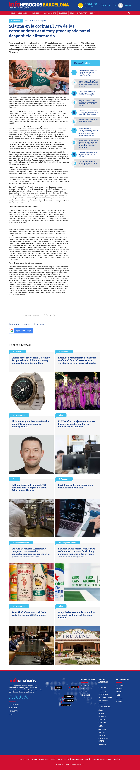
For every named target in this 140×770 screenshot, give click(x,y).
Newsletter (82, 13)
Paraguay (119, 698)
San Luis (101, 732)
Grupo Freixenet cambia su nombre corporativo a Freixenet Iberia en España (88, 163)
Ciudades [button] (35, 13)
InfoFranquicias (105, 697)
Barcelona (120, 685)
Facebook (85, 685)
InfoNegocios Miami (21, 542)
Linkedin (84, 692)
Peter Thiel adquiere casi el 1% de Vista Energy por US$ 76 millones (88, 154)
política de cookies (113, 759)
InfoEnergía (103, 694)
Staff (72, 13)
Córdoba (102, 691)
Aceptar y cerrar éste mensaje (70, 765)
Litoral (101, 713)
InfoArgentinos (19, 415)
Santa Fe (101, 735)
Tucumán (102, 744)
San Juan (102, 729)
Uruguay (119, 701)
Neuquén (101, 719)
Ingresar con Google (23, 331)
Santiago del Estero (103, 740)
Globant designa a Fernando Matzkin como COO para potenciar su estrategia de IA (87, 93)
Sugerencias (14, 705)
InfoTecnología (104, 707)
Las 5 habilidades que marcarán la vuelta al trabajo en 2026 (88, 120)
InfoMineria (103, 700)
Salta (100, 726)
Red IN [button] (93, 13)
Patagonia (102, 723)
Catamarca (102, 688)
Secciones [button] (22, 13)
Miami (118, 695)
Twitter (84, 689)
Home (12, 13)
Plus (61, 415)
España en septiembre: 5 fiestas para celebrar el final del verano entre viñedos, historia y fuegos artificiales (88, 83)
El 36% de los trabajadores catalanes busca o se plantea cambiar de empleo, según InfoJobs (88, 103)
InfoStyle (102, 704)
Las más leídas (50, 13)
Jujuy (100, 710)
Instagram (85, 695)
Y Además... (16, 21)
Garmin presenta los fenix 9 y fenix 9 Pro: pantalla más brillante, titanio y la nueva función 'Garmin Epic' (87, 73)
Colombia (119, 689)
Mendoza (102, 716)
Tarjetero (63, 13)
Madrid (118, 692)
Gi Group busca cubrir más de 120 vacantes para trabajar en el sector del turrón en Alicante (88, 112)
